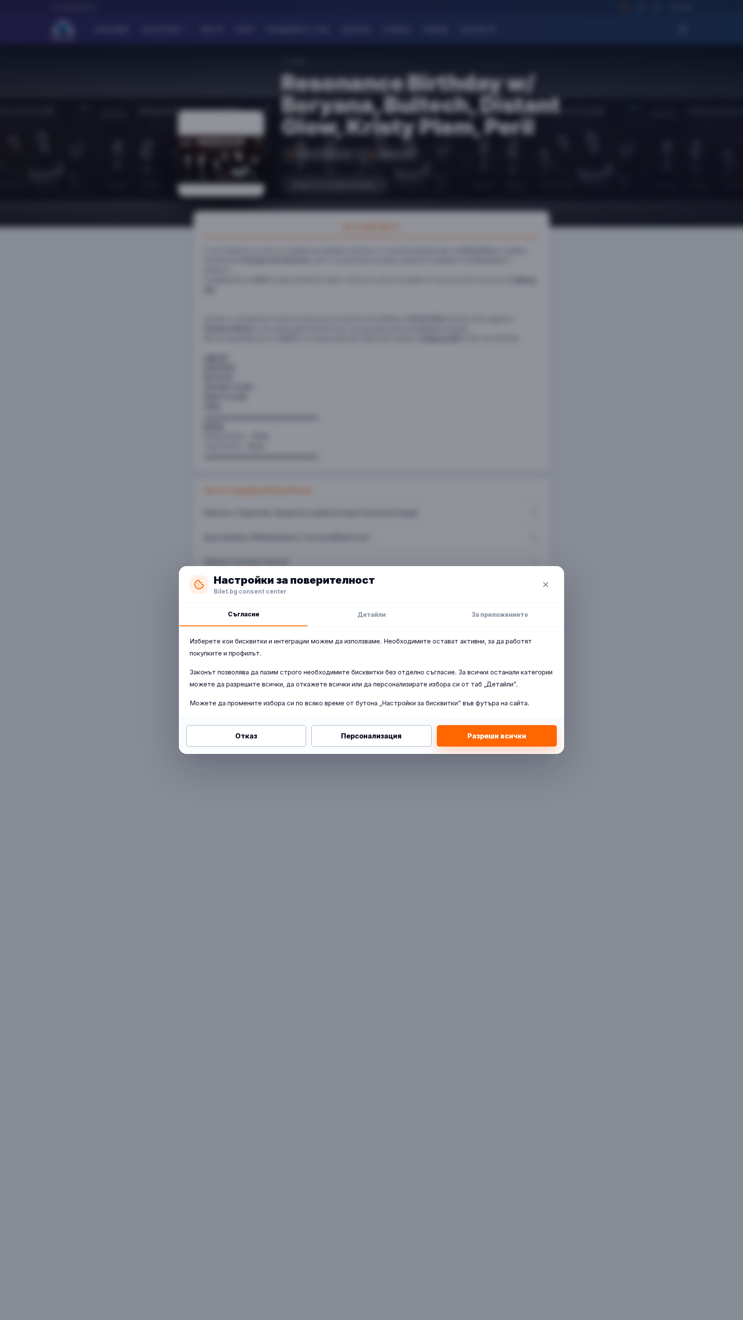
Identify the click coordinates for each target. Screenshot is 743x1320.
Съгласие (243, 614)
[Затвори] (545, 584)
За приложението (500, 614)
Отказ (246, 736)
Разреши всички (496, 736)
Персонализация (371, 736)
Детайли (371, 614)
